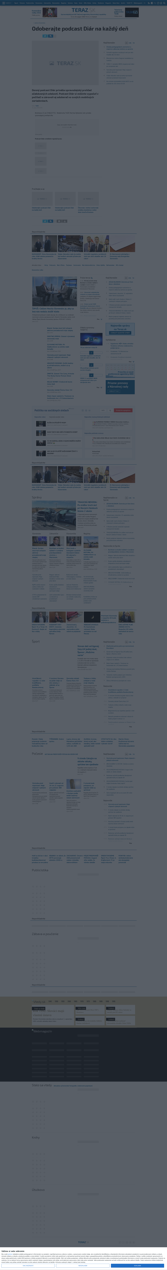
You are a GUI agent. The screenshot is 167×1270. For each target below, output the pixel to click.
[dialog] (83, 1258)
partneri (10, 1254)
